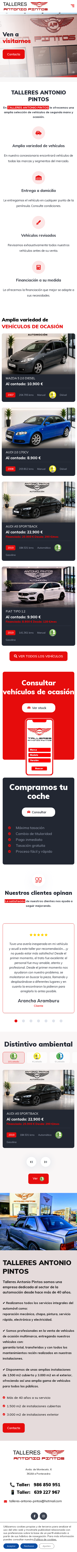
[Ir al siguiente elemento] (45, 1162)
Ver (36, 1178)
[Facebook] (34, 1516)
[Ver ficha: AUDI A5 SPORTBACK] (38, 521)
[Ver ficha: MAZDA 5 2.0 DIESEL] (38, 367)
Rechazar (29, 1546)
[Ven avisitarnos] (38, 45)
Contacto (13, 54)
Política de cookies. (45, 1539)
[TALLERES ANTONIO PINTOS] (25, 6)
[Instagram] (43, 1516)
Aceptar (11, 1546)
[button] (16, 1020)
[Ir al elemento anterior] (31, 1162)
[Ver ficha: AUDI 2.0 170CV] (38, 442)
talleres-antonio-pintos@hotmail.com (35, 1501)
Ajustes (47, 1546)
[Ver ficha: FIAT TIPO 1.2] (38, 606)
